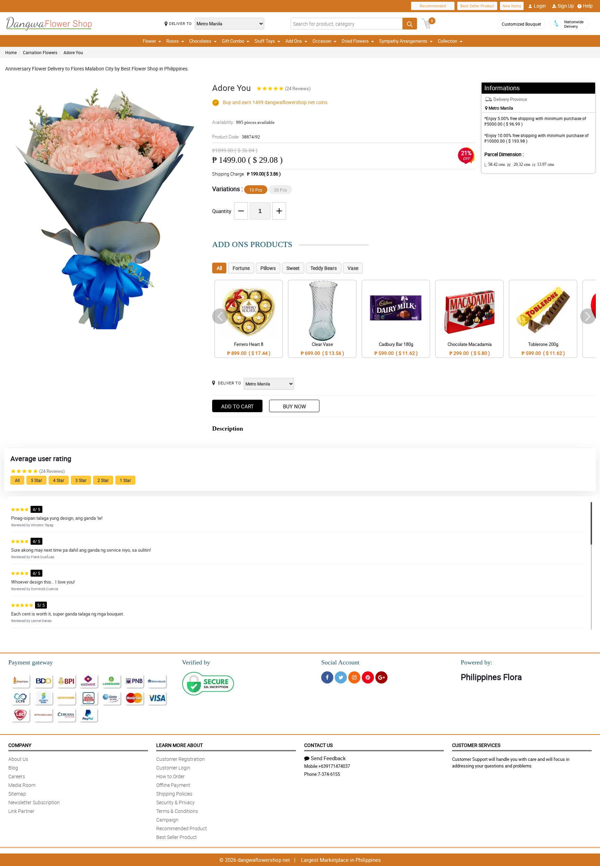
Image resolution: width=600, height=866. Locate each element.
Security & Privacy (175, 802)
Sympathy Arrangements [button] (403, 41)
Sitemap (17, 793)
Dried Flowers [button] (355, 41)
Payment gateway (30, 662)
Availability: (243, 122)
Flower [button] (149, 41)
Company (19, 745)
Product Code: (236, 137)
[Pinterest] (368, 677)
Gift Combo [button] (233, 41)
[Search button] (409, 23)
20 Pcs (280, 190)
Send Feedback (328, 758)
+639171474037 (334, 766)
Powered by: (476, 662)
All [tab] (219, 268)
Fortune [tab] (241, 268)
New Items (511, 5)
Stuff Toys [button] (265, 41)
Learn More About (179, 745)
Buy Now (294, 406)
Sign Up (566, 5)
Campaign (167, 819)
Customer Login (173, 767)
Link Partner (21, 811)
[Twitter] (341, 677)
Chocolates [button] (200, 41)
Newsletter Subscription (34, 802)
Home (11, 52)
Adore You (73, 52)
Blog (13, 767)
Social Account (340, 662)
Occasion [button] (321, 41)
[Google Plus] (381, 677)
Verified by (196, 662)
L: (494, 165)
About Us (18, 759)
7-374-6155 (329, 774)
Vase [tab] (353, 268)
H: (543, 165)
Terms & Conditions (177, 811)
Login (540, 5)
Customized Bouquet (521, 24)
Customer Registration (180, 759)
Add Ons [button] (293, 41)
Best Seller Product (477, 5)
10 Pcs (255, 190)
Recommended (433, 5)
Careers (16, 776)
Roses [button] (172, 41)
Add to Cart (237, 406)
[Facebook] (327, 677)
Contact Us (318, 745)
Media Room (21, 785)
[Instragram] (354, 677)
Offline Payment (173, 785)
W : (519, 165)
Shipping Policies (174, 793)
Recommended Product (181, 828)
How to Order (170, 776)
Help (588, 5)
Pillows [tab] (268, 268)
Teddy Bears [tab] (323, 268)
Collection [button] (447, 41)
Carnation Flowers (40, 52)
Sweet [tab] (293, 268)
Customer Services (476, 745)
